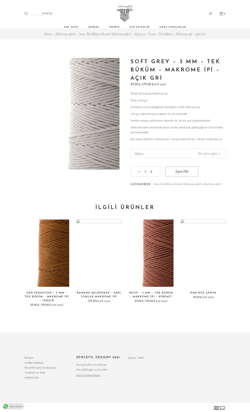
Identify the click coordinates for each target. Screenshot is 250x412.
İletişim (28, 357)
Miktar (139, 154)
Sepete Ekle (182, 171)
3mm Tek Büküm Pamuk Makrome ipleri (177, 184)
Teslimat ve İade (34, 372)
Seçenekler (46, 281)
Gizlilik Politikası (34, 362)
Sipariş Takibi (136, 357)
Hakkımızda (31, 377)
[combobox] (206, 153)
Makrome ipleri (212, 184)
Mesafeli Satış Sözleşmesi (40, 367)
